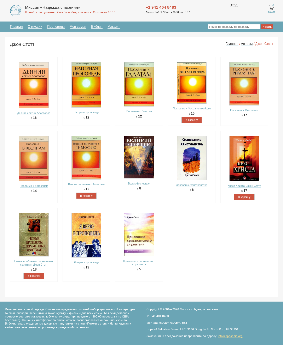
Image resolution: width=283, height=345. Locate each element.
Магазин (114, 26)
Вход (233, 5)
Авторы (247, 44)
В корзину (191, 119)
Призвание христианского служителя (139, 263)
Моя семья (78, 26)
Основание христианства (191, 185)
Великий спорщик (139, 183)
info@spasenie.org (230, 336)
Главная (16, 26)
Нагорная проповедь (86, 112)
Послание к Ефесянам (34, 185)
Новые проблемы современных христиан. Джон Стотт (33, 263)
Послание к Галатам (139, 111)
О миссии (35, 26)
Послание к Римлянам (244, 110)
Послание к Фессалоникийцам (192, 108)
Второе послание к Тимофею (86, 184)
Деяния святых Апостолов (33, 113)
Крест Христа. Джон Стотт (244, 185)
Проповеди (56, 26)
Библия (97, 26)
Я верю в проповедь (86, 262)
